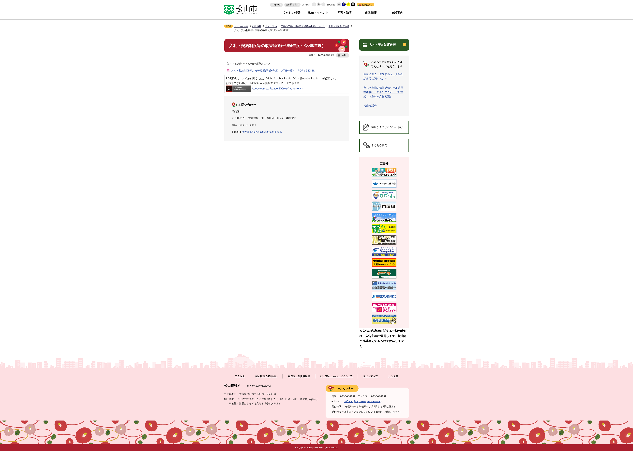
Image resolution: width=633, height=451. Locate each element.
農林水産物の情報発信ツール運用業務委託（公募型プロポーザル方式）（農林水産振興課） (383, 92)
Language (276, 4)
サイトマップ (370, 376)
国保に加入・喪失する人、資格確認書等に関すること (383, 76)
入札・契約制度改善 (339, 26)
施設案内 (397, 12)
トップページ (241, 26)
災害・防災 (344, 12)
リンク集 (393, 376)
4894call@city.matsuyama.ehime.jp (363, 401)
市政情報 (371, 12)
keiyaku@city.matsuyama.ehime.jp (262, 131)
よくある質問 (379, 145)
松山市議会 (370, 105)
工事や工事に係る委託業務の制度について (303, 26)
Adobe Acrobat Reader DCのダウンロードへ (278, 88)
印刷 (344, 55)
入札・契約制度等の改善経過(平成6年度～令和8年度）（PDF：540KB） (274, 70)
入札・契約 (271, 26)
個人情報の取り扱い (266, 376)
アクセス (240, 376)
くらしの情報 (292, 12)
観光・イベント (318, 12)
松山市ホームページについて (336, 376)
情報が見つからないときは (387, 127)
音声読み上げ (292, 4)
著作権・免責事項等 (299, 376)
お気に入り (367, 4)
